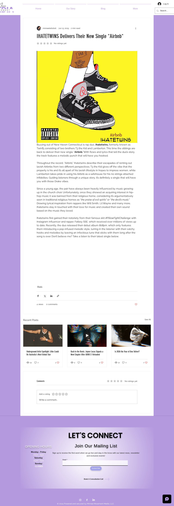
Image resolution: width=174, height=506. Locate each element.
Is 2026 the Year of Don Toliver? (127, 351)
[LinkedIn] (93, 500)
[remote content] (87, 261)
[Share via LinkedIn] (51, 296)
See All (148, 319)
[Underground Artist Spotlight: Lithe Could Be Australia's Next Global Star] (43, 336)
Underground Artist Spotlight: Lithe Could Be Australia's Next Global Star (43, 353)
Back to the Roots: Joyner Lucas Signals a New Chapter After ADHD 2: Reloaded (87, 353)
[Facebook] (87, 500)
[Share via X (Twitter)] (44, 296)
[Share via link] (58, 296)
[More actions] (135, 28)
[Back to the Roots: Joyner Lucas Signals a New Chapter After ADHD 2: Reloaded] (87, 336)
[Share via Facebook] (38, 296)
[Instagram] (80, 500)
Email (64, 459)
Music (39, 287)
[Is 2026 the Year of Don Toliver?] (131, 336)
